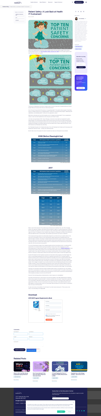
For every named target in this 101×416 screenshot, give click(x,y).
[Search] (72, 2)
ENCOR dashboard (65, 248)
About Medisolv (43, 2)
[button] (86, 2)
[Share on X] (78, 11)
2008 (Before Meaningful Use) (19, 15)
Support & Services (58, 2)
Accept (61, 411)
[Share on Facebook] (76, 11)
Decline (69, 411)
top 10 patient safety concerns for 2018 (50, 51)
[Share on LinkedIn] (81, 11)
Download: (17, 20)
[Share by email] (84, 11)
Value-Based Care (79, 46)
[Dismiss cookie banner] (73, 402)
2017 (16, 17)
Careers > (22, 403)
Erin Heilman (81, 18)
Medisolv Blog (6, 6)
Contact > (17, 403)
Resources (50, 2)
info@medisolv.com (21, 400)
